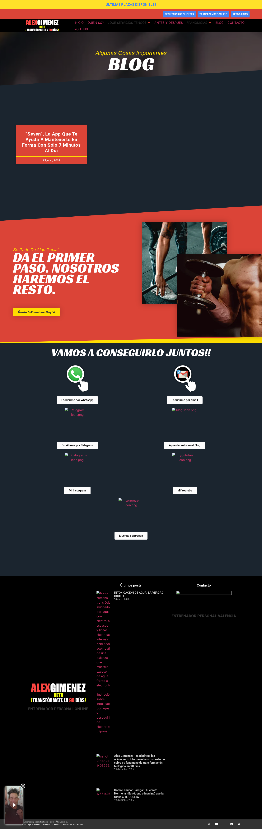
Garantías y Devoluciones (72, 825)
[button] (129, 22)
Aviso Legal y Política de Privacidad (36, 825)
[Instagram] (209, 824)
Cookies (56, 825)
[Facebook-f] (223, 824)
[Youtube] (216, 824)
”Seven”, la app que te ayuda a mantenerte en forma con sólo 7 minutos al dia (51, 142)
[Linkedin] (231, 824)
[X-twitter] (238, 824)
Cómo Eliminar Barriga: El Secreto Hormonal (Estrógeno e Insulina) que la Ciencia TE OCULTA (139, 793)
